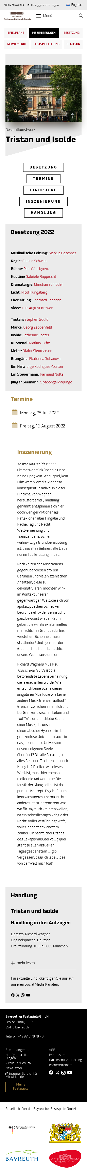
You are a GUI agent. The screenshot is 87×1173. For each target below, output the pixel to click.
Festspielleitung (46, 44)
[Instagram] (22, 995)
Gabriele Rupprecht (41, 277)
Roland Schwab (34, 261)
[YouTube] (28, 995)
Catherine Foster (36, 335)
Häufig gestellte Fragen (45, 5)
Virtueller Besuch (18, 1063)
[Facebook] (13, 995)
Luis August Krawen (37, 308)
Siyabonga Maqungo (56, 382)
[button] (44, 16)
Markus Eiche (39, 343)
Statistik (73, 44)
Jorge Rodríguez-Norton (44, 367)
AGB (52, 1050)
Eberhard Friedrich (47, 300)
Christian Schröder (48, 285)
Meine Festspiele (14, 5)
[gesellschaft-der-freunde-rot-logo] (65, 1159)
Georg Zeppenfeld (37, 328)
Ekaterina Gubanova (44, 359)
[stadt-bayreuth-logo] (22, 1156)
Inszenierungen (44, 33)
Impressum (57, 1055)
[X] (18, 995)
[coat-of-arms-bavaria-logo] (65, 1133)
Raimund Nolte (52, 375)
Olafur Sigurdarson (37, 351)
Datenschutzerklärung (65, 1060)
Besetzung (72, 33)
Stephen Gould (36, 320)
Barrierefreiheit (60, 1065)
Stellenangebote (18, 1050)
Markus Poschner (62, 253)
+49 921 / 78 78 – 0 (31, 1036)
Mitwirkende (17, 44)
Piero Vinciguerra (36, 269)
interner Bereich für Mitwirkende (21, 1075)
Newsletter (13, 1068)
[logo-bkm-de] (21, 1130)
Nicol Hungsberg (34, 293)
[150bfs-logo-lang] (17, 16)
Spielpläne (15, 33)
